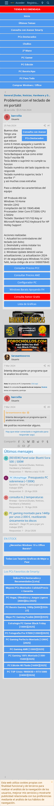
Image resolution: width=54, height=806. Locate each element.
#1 (48, 125)
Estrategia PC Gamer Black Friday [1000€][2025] (27, 625)
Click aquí (34, 384)
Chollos (27, 43)
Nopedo (13, 464)
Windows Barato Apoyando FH (27, 289)
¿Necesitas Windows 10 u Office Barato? (27, 547)
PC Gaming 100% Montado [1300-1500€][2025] (27, 657)
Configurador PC (27, 282)
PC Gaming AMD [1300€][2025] (27, 649)
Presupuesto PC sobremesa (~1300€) (28, 479)
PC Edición (27, 64)
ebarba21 (14, 524)
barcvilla (11, 109)
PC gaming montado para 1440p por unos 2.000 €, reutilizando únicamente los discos (29, 516)
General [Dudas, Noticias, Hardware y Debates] (26, 466)
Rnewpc (13, 500)
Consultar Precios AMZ (27, 275)
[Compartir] (45, 125)
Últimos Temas (27, 23)
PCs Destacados (27, 36)
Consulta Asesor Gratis (27, 296)
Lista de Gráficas (27, 304)
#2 (48, 365)
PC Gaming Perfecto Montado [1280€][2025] (27, 641)
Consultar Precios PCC (27, 268)
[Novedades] (42, 3)
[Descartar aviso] (51, 782)
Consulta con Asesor (34, 132)
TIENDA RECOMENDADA (27, 9)
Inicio (27, 16)
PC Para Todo (27, 78)
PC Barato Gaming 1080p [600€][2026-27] (27, 609)
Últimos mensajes (18, 451)
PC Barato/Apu (27, 71)
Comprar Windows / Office (27, 85)
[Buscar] (48, 3)
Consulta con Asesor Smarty (27, 30)
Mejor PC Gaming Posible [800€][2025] (27, 617)
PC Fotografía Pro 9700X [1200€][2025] (27, 633)
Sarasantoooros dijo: (16, 412)
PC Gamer (27, 57)
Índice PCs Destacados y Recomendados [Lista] (27, 580)
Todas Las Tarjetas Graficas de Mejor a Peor (27, 560)
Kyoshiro (13, 484)
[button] (6, 3)
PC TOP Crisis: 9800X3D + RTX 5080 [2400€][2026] (27, 673)
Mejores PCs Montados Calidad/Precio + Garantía (27, 589)
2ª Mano (27, 50)
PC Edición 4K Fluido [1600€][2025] (27, 665)
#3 (48, 406)
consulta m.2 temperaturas (26, 497)
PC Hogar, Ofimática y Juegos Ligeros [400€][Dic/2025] (27, 599)
